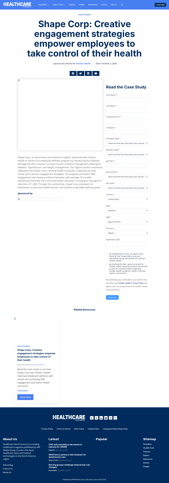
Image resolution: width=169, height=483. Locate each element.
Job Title (110, 161)
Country (110, 194)
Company (111, 127)
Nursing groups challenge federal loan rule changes (69, 466)
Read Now (112, 297)
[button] (122, 4)
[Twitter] (96, 418)
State (108, 205)
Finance (52, 450)
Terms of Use (114, 256)
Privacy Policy (126, 256)
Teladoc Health (83, 63)
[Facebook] (92, 418)
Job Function (112, 172)
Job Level (110, 183)
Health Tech (53, 460)
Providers (53, 470)
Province (109, 228)
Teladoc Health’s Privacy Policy (131, 283)
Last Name (111, 106)
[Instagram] (110, 418)
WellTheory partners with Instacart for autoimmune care (67, 455)
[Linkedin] (101, 418)
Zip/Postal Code (113, 239)
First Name (111, 95)
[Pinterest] (115, 418)
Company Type (113, 138)
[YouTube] (106, 418)
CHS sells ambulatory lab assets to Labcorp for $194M (65, 445)
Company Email (113, 116)
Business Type (113, 149)
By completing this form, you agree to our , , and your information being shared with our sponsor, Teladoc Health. (127, 257)
